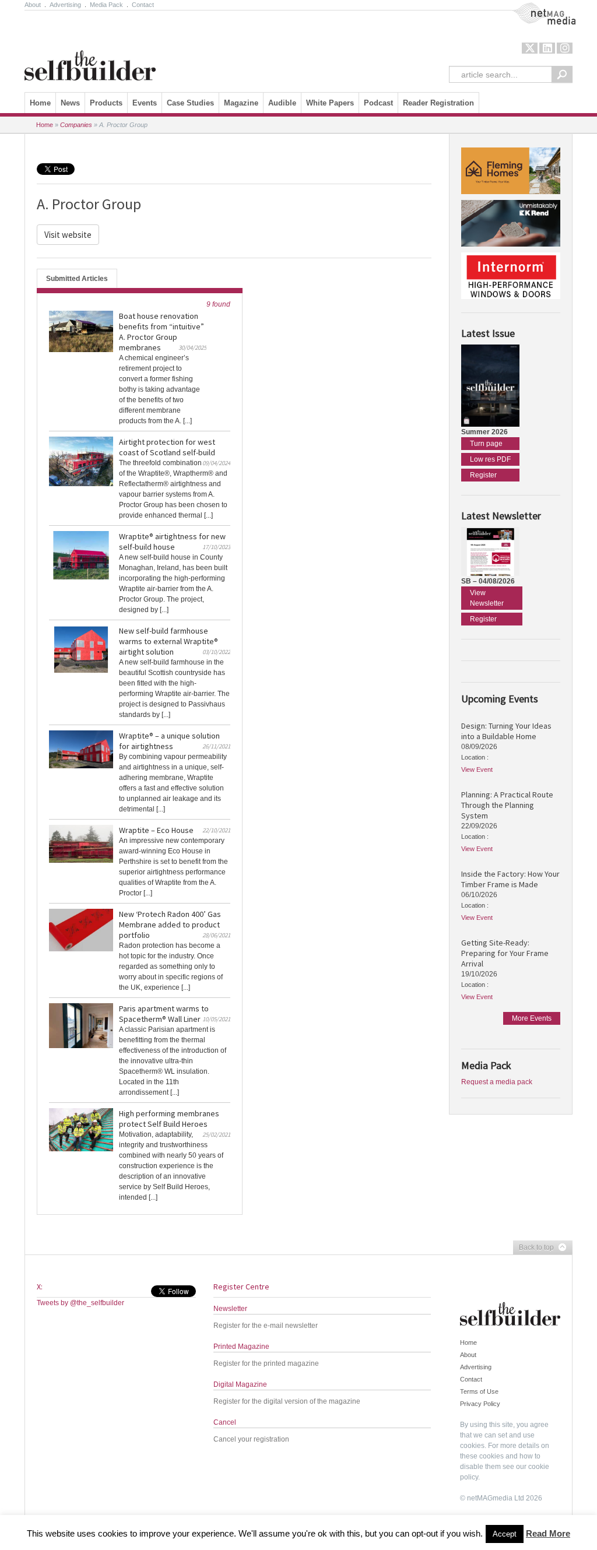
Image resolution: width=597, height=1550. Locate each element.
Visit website (68, 234)
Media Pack (106, 4)
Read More (548, 1533)
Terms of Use (479, 1391)
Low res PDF (490, 459)
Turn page (486, 444)
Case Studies (190, 103)
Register (483, 475)
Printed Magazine (241, 1346)
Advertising (65, 4)
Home (40, 103)
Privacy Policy (480, 1403)
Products (106, 103)
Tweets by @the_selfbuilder (80, 1303)
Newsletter (230, 1309)
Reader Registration (438, 103)
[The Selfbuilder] (90, 48)
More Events (532, 1018)
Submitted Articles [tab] (77, 279)
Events (144, 103)
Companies (76, 124)
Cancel (224, 1422)
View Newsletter (487, 598)
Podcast (378, 103)
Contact (143, 4)
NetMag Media (534, 7)
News (70, 103)
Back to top (533, 1248)
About (32, 4)
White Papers (330, 103)
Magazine (241, 103)
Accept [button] (505, 1534)
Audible (282, 103)
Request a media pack (496, 1082)
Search (562, 74)
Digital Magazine (240, 1384)
